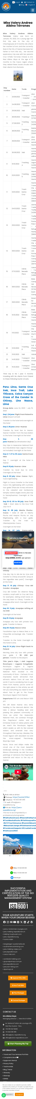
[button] (30, 535)
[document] (18, 549)
